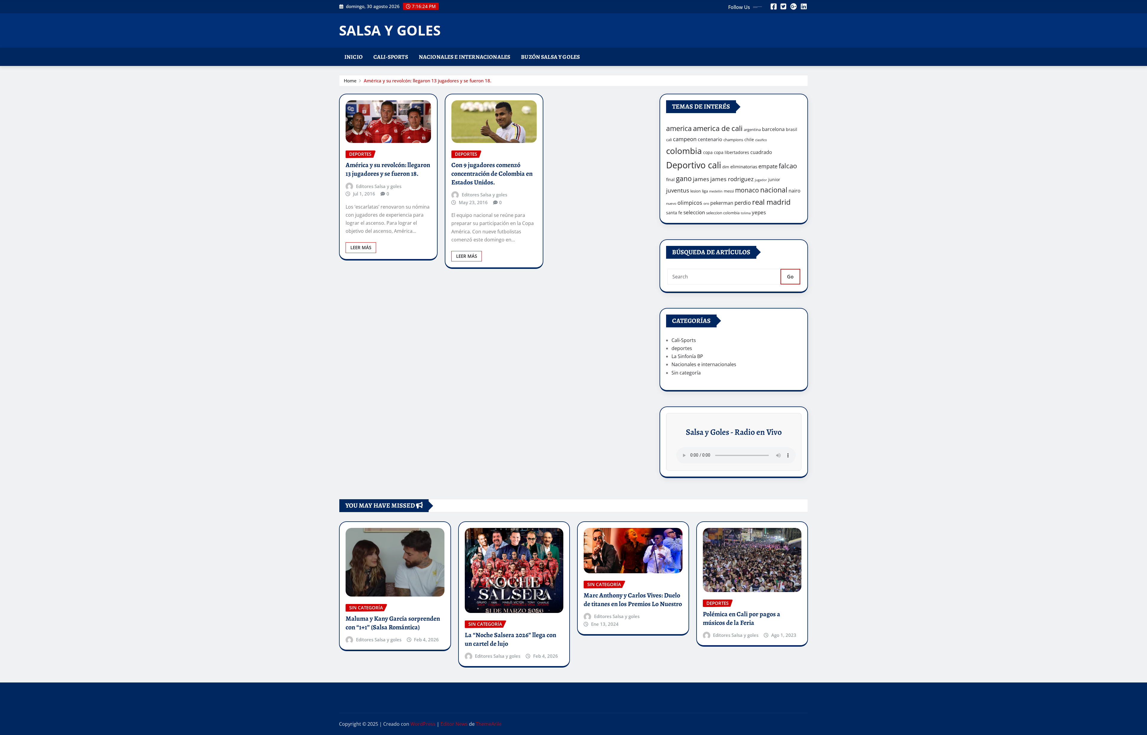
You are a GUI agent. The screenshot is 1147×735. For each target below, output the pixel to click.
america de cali (718, 128)
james (701, 179)
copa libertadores (731, 152)
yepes (759, 212)
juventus (677, 190)
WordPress (423, 724)
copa (708, 152)
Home (350, 81)
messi (729, 191)
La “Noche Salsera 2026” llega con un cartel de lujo (510, 639)
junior (774, 179)
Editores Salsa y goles (378, 186)
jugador (761, 180)
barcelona (773, 129)
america (679, 128)
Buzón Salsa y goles (550, 57)
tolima (746, 213)
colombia (684, 150)
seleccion (694, 212)
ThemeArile (489, 724)
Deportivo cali (693, 165)
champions (733, 139)
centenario (710, 139)
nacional (773, 190)
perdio (742, 202)
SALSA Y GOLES (390, 30)
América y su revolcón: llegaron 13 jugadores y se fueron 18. (427, 81)
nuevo (671, 203)
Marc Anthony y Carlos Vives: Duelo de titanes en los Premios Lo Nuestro (633, 599)
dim (725, 167)
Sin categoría (686, 372)
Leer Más (360, 247)
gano (684, 178)
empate (768, 166)
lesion (695, 191)
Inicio (353, 57)
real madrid (771, 202)
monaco (747, 190)
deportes (681, 348)
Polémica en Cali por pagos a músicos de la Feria (741, 618)
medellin (716, 191)
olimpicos (689, 202)
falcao (788, 165)
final (670, 179)
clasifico (761, 140)
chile (749, 139)
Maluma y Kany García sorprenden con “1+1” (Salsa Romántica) (393, 623)
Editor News (454, 724)
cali (669, 139)
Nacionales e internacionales (464, 57)
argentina (752, 129)
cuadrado (761, 152)
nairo (795, 190)
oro (706, 203)
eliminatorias (743, 167)
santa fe (674, 212)
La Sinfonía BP (687, 356)
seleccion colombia (723, 212)
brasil (791, 129)
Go (790, 276)
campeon (685, 139)
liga (705, 191)
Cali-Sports (390, 57)
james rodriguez (732, 179)
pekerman (721, 203)
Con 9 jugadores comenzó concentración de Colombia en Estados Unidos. (492, 174)
